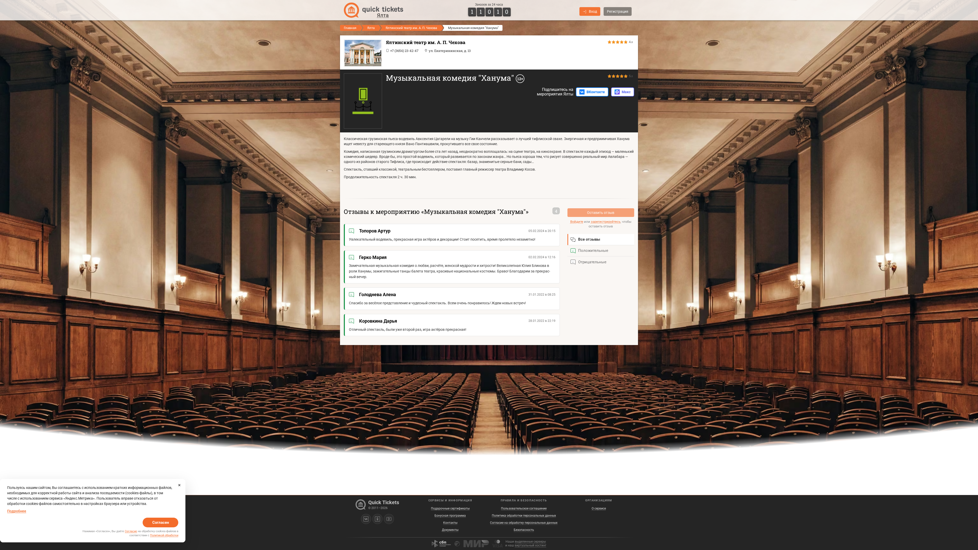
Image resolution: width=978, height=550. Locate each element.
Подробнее (16, 511)
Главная (350, 28)
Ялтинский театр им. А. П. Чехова (411, 28)
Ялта (371, 28)
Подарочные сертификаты (450, 508)
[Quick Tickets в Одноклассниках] (377, 519)
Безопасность (524, 530)
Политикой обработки (164, 535)
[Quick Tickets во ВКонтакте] (366, 519)
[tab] (600, 239)
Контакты (450, 523)
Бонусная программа (450, 515)
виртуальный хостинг (530, 545)
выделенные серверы (530, 541)
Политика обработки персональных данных (524, 515)
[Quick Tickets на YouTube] (389, 519)
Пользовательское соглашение (524, 508)
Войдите (576, 222)
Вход (593, 11)
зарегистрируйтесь (605, 222)
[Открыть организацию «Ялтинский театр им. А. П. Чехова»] (361, 53)
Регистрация (617, 11)
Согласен (160, 522)
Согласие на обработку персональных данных (524, 523)
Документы (450, 530)
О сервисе (599, 508)
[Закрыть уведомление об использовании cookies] (179, 485)
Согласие (131, 531)
